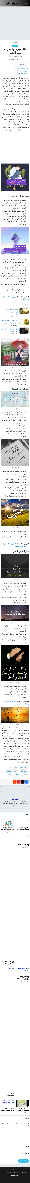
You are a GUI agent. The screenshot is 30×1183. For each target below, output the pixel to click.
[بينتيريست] (18, 782)
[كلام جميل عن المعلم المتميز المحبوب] (7, 1029)
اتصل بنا (24, 1172)
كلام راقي (7, 771)
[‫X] (22, 782)
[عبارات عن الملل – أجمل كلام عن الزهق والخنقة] (24, 331)
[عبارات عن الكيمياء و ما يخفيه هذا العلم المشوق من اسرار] (7, 822)
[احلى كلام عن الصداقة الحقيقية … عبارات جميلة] (22, 838)
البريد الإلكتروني (25, 1153)
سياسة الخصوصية (8, 1172)
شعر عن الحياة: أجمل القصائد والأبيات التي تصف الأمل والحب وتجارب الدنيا (10, 312)
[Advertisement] (15, 23)
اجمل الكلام (23, 767)
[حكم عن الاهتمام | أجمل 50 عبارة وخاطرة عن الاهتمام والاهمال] (24, 322)
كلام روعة (23, 774)
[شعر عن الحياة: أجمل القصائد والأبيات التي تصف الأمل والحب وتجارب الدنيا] (24, 311)
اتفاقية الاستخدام (15, 1175)
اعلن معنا (19, 1172)
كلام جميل (12, 42)
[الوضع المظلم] (19, 4)
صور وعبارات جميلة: (22, 68)
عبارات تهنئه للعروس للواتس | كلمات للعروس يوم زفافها (23, 978)
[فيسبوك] (26, 782)
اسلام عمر (19, 59)
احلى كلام (13, 767)
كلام (15, 771)
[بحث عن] (22, 4)
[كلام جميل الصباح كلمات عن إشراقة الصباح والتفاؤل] (7, 1103)
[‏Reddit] (14, 782)
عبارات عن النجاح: (22, 73)
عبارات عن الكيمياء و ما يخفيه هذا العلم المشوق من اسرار (7, 829)
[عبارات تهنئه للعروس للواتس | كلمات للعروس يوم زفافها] (22, 971)
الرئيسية (17, 42)
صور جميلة (23, 771)
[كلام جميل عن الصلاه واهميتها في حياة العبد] (22, 1103)
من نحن (14, 1172)
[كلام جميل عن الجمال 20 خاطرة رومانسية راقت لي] (7, 897)
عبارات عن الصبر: (22, 71)
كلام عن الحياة (13, 774)
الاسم (27, 1146)
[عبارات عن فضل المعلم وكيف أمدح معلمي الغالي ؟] (22, 822)
